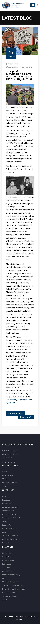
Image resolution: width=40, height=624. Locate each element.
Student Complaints (9, 528)
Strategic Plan (7, 525)
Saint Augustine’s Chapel (11, 518)
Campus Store (7, 571)
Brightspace (6, 564)
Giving (4, 521)
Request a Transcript (9, 514)
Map (3, 578)
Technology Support (9, 596)
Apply (4, 496)
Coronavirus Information (11, 507)
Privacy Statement (8, 543)
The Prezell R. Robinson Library (13, 585)
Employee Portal (8, 560)
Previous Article (16, 413)
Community (20, 67)
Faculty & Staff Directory (11, 575)
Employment (6, 503)
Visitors (4, 486)
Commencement (8, 511)
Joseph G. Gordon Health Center (13, 589)
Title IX (4, 600)
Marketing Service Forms (11, 582)
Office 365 (6, 567)
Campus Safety (7, 553)
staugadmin (13, 64)
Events (4, 532)
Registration (6, 500)
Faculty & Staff (7, 475)
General (29, 67)
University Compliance (10, 536)
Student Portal (7, 557)
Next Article (25, 417)
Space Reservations (9, 592)
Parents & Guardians (9, 482)
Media (4, 479)
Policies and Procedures (10, 539)
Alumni (11, 67)
